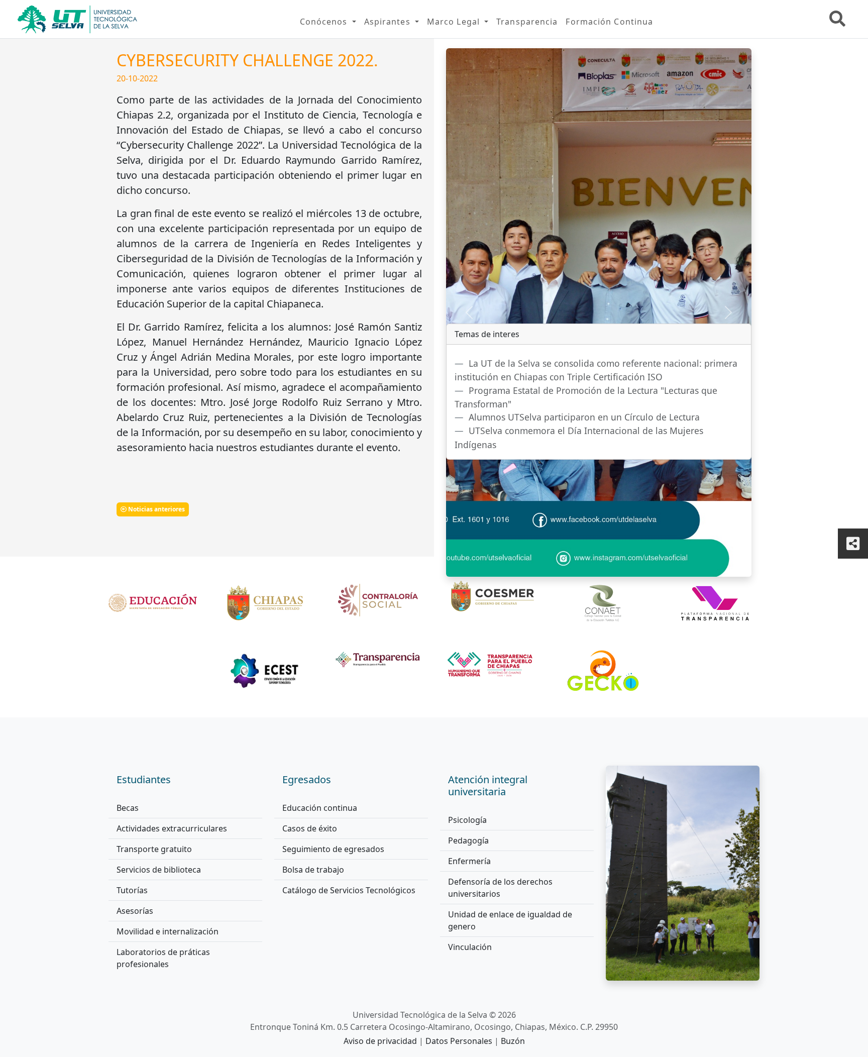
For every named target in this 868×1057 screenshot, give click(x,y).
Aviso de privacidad (381, 1040)
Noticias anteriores (156, 509)
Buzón (513, 1040)
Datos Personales (459, 1040)
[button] (328, 22)
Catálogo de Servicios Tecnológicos (348, 890)
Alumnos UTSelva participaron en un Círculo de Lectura (584, 417)
